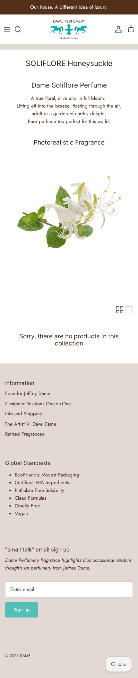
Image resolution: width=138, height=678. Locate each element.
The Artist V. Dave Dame (30, 424)
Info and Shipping (24, 413)
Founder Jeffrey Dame (27, 393)
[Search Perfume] (21, 29)
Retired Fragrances (24, 434)
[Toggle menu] (7, 29)
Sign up (21, 609)
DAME (25, 656)
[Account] (117, 29)
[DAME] (69, 29)
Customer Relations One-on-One (38, 403)
